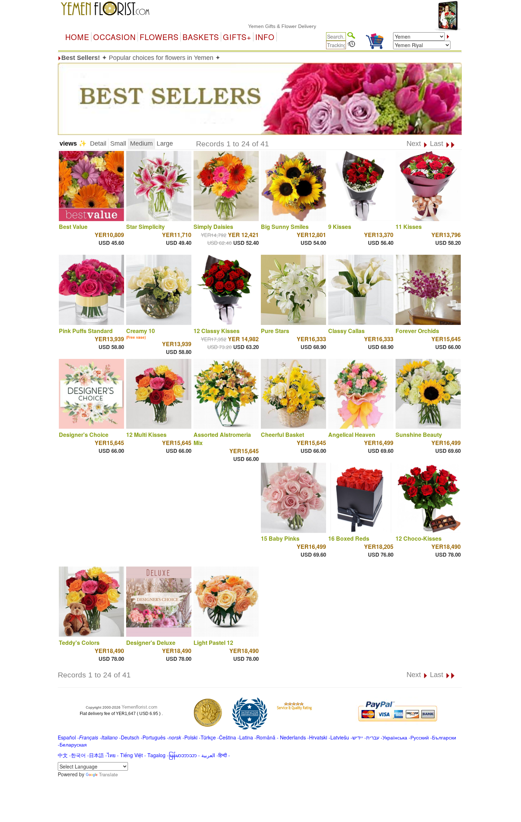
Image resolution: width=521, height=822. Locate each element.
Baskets (201, 36)
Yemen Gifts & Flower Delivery (261, 26)
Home (77, 36)
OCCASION (114, 36)
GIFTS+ (237, 36)
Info (265, 36)
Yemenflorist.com (139, 707)
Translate (108, 774)
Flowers (159, 36)
